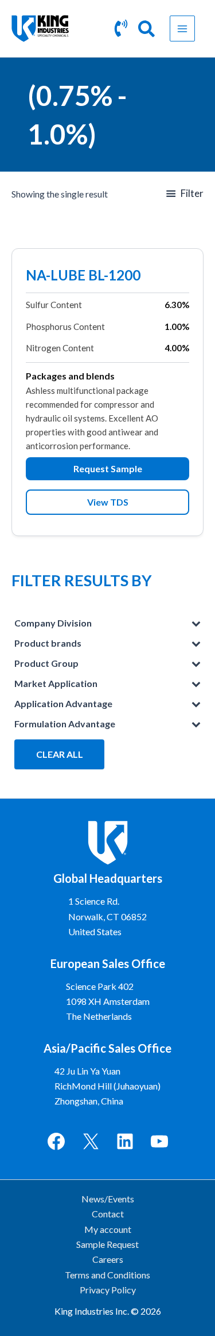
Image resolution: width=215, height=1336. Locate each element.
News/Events (107, 1198)
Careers (107, 1259)
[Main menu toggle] (182, 28)
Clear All (59, 754)
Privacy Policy (108, 1289)
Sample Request (107, 1244)
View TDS (107, 501)
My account (107, 1229)
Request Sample (107, 468)
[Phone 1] (121, 28)
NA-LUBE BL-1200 (83, 276)
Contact (108, 1213)
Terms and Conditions (107, 1274)
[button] (147, 31)
